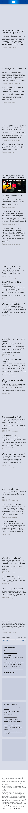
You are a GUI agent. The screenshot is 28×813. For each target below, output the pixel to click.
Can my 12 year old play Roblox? (11, 719)
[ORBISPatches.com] (13, 2)
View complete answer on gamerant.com (9, 300)
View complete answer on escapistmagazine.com (11, 83)
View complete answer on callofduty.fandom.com (11, 140)
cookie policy (6, 805)
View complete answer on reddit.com (8, 152)
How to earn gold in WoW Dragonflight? (13, 727)
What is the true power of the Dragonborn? (13, 664)
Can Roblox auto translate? (10, 650)
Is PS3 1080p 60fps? (8, 655)
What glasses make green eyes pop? (12, 725)
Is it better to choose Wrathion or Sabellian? (14, 662)
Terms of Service (13, 808)
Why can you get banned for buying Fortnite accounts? (14, 712)
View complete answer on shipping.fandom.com (10, 598)
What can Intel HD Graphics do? (11, 714)
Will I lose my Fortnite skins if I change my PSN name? (13, 732)
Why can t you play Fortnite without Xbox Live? (13, 722)
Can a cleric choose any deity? (10, 717)
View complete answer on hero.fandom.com (10, 500)
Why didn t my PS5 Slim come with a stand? (13, 657)
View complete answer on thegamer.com (9, 376)
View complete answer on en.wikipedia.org (9, 355)
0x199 (11, 778)
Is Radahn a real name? (9, 729)
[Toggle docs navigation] (2, 2)
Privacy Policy (4, 808)
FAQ (21, 808)
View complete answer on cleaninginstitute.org (10, 224)
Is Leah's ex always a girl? (9, 672)
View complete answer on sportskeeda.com (10, 431)
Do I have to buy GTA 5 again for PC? (12, 666)
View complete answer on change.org (9, 278)
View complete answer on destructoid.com (9, 47)
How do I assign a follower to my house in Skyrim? (13, 669)
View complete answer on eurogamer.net (9, 467)
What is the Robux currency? (10, 653)
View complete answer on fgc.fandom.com (9, 585)
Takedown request (6, 46)
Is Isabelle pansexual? (9, 659)
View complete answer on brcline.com (9, 450)
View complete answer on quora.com (8, 102)
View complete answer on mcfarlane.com (9, 632)
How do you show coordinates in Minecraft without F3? (13, 708)
